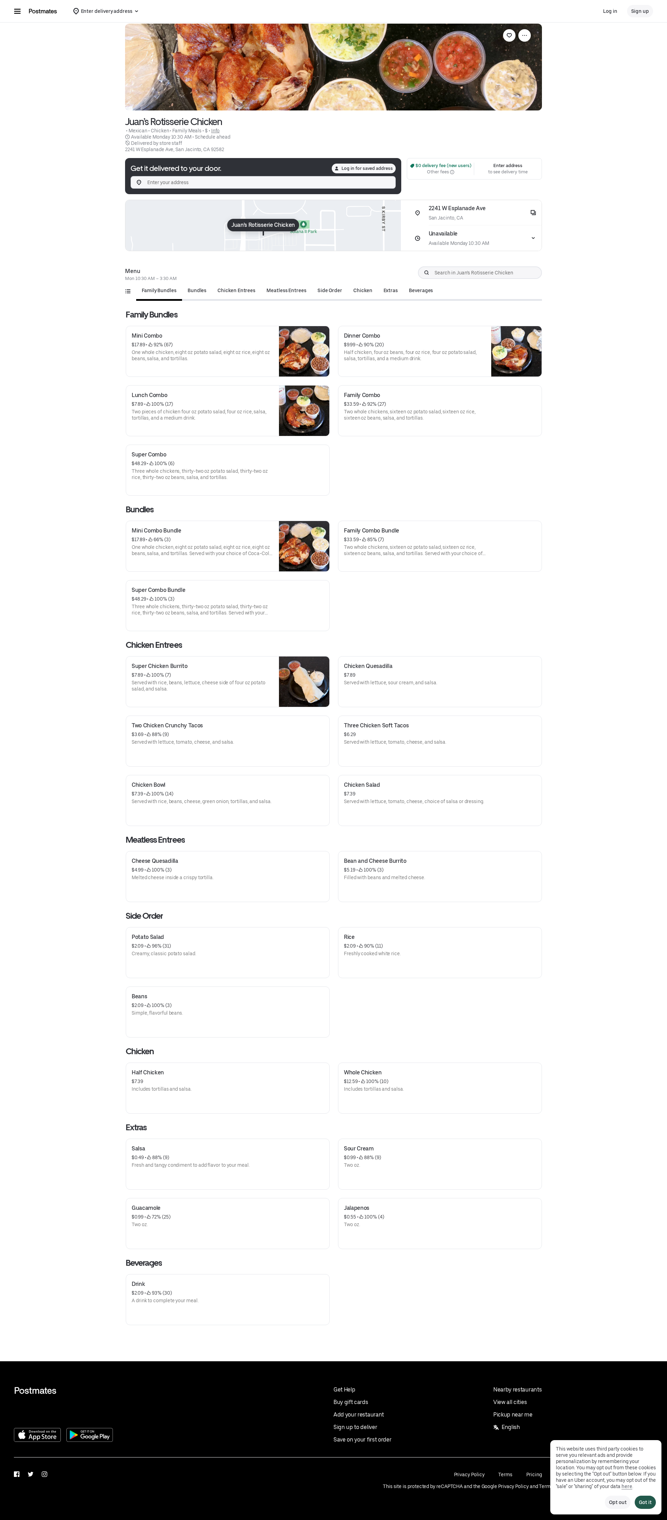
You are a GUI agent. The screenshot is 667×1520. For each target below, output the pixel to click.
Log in (610, 11)
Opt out (617, 1502)
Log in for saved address (367, 168)
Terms (505, 1474)
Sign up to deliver (355, 1427)
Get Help (344, 1389)
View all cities (510, 1402)
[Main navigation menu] (17, 11)
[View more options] (524, 35)
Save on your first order (362, 1439)
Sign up (640, 11)
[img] (263, 225)
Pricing (534, 1474)
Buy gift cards (351, 1402)
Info (215, 130)
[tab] (159, 290)
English (511, 1427)
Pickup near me (513, 1414)
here (626, 1486)
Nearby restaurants (517, 1389)
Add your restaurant (359, 1414)
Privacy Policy (469, 1474)
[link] (509, 35)
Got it (645, 1502)
